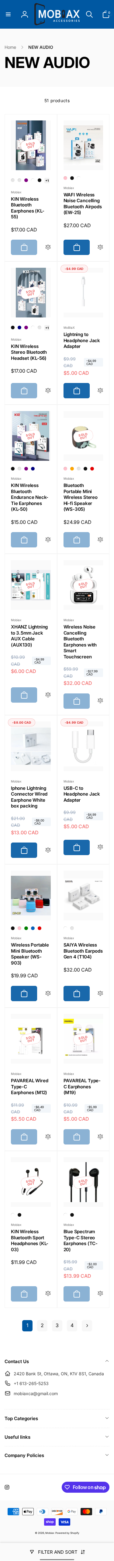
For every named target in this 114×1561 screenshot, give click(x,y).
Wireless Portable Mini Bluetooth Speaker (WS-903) (30, 954)
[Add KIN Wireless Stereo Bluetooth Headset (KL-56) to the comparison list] (48, 391)
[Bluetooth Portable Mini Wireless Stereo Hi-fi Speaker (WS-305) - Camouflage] (79, 469)
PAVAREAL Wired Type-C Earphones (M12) (29, 1086)
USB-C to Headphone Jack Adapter (82, 794)
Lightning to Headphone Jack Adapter (82, 340)
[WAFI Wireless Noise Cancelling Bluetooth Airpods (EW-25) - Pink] (65, 178)
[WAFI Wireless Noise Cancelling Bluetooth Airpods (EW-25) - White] (79, 178)
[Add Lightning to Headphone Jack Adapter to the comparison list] (100, 391)
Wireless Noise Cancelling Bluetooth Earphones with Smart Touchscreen (80, 642)
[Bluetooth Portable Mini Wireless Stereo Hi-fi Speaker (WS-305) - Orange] (72, 469)
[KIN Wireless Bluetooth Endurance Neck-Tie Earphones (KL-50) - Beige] (19, 469)
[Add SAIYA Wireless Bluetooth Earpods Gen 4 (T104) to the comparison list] (100, 993)
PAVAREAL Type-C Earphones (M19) (82, 1086)
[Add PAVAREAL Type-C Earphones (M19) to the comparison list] (100, 1137)
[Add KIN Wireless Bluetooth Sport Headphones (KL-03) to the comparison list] (48, 1294)
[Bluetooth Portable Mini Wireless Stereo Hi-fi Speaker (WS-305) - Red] (92, 469)
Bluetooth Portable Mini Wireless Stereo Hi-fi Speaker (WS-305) (81, 497)
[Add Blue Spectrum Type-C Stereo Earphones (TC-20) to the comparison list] (100, 1294)
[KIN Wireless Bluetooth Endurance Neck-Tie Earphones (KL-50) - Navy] (33, 469)
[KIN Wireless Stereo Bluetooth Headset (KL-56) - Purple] (26, 327)
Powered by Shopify (67, 1532)
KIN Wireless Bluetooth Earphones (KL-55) (27, 208)
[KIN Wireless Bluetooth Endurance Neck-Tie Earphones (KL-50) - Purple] (26, 469)
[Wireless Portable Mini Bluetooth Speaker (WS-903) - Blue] (33, 928)
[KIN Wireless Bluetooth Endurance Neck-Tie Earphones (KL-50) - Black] (13, 469)
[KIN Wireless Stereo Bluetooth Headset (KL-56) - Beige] (39, 327)
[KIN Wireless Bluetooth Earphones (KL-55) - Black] (39, 180)
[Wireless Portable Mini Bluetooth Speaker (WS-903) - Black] (13, 928)
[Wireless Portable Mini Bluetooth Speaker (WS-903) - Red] (39, 928)
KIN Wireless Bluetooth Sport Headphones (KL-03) (29, 1240)
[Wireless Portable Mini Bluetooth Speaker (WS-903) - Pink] (19, 928)
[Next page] (87, 1325)
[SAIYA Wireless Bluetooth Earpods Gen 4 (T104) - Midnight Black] (72, 928)
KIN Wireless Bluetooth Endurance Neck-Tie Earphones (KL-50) (29, 497)
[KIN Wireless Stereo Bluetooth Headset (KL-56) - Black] (13, 327)
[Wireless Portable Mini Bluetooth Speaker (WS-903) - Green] (26, 928)
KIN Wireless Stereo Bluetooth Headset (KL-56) (29, 352)
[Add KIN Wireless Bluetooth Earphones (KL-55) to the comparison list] (48, 247)
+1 (47, 180)
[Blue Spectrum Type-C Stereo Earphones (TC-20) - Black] (72, 1215)
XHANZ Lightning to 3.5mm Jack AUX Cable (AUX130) (29, 636)
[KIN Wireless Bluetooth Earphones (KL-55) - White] (33, 180)
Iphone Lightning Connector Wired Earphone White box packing (29, 797)
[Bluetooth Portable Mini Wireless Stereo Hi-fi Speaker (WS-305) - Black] (85, 469)
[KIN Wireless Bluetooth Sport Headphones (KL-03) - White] (13, 1215)
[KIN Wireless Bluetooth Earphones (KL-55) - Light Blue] (19, 180)
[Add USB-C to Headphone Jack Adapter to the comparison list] (100, 847)
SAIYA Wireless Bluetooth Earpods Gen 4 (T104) (83, 951)
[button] (8, 14)
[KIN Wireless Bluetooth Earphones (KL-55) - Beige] (13, 180)
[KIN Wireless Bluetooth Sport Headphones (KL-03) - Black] (19, 1215)
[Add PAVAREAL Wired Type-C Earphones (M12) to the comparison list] (48, 1137)
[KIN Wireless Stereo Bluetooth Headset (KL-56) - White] (33, 327)
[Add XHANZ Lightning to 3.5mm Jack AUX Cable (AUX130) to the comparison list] (48, 695)
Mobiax (49, 1532)
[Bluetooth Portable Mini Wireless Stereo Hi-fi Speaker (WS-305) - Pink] (65, 469)
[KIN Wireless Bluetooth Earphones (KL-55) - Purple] (26, 180)
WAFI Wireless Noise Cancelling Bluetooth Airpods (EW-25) (83, 204)
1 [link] (27, 1325)
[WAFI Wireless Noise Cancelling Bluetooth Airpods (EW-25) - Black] (72, 178)
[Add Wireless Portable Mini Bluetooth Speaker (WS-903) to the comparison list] (48, 993)
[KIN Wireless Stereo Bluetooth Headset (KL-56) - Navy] (19, 327)
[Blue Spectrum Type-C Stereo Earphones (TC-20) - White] (65, 1215)
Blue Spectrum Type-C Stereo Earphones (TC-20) (81, 1240)
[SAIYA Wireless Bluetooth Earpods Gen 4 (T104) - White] (65, 928)
